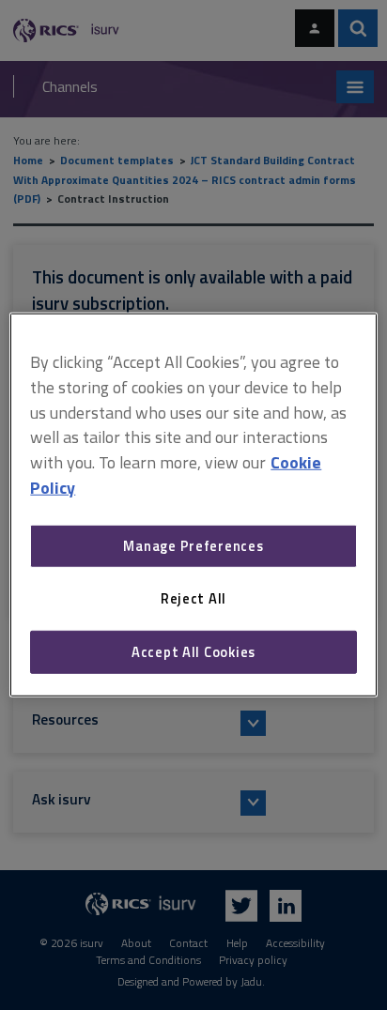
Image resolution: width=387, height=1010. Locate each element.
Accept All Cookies (193, 652)
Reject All (193, 598)
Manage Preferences (193, 546)
